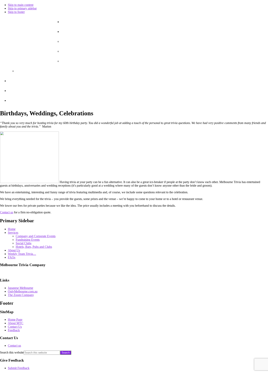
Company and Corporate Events (36, 236)
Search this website (12, 352)
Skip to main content (20, 4)
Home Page (15, 319)
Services (13, 232)
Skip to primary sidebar (22, 8)
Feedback (14, 330)
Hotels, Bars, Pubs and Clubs (34, 246)
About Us (14, 250)
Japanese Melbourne (20, 288)
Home (11, 229)
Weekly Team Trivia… (22, 253)
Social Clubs (23, 243)
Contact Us (15, 326)
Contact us (6, 212)
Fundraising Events (28, 239)
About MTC (15, 323)
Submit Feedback (18, 368)
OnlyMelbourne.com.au (22, 291)
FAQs (11, 257)
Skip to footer (16, 12)
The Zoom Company (21, 295)
